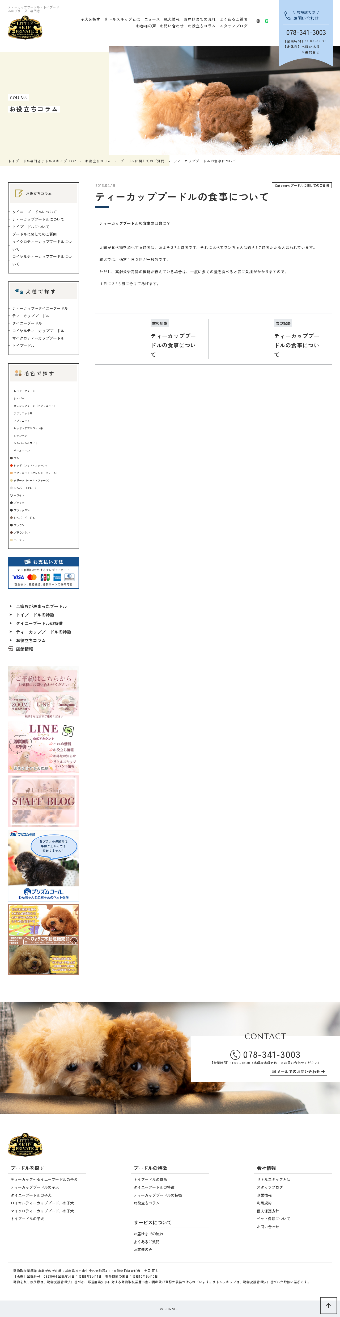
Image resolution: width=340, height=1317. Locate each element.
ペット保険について (273, 1218)
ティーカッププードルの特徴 (43, 632)
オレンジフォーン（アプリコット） (35, 406)
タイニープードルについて (34, 211)
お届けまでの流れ (200, 19)
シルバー (19, 398)
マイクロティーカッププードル (38, 338)
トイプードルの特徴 (35, 615)
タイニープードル (27, 323)
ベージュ (19, 540)
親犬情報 (172, 19)
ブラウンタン (22, 532)
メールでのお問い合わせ (298, 1072)
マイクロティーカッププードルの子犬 (42, 1211)
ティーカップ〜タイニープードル (40, 308)
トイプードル (23, 345)
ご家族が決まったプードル (41, 606)
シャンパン (20, 436)
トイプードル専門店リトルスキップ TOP (42, 161)
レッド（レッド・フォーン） (31, 465)
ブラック (19, 503)
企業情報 (264, 1195)
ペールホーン (22, 450)
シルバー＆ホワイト (26, 443)
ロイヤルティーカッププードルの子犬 (42, 1203)
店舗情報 (24, 649)
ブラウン (19, 525)
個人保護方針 (268, 1211)
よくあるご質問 (233, 19)
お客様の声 (146, 25)
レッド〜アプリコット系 (28, 428)
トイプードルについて (30, 226)
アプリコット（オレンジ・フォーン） (36, 473)
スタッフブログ (233, 25)
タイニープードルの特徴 (39, 623)
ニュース (152, 19)
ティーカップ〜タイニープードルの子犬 (44, 1179)
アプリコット (22, 421)
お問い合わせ (172, 25)
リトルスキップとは (122, 19)
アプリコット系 (23, 413)
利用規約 (264, 1203)
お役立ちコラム (202, 25)
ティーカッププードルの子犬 (35, 1187)
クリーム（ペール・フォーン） (32, 480)
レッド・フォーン (24, 391)
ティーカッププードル (30, 315)
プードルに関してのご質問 (142, 161)
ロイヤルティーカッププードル (38, 330)
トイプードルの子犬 (27, 1218)
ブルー (18, 458)
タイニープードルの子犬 (31, 1195)
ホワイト (19, 495)
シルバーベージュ (24, 518)
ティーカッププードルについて (38, 219)
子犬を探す (90, 19)
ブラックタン (22, 510)
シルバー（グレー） (26, 488)
